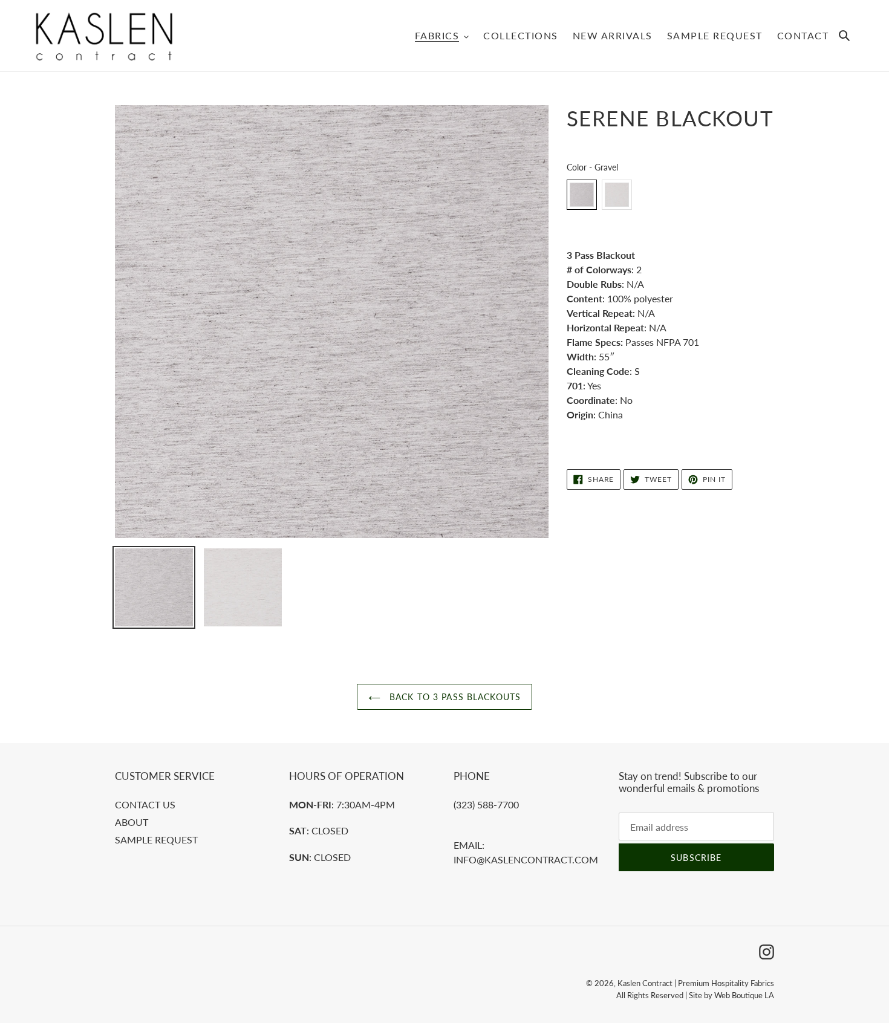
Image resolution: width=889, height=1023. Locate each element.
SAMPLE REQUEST (156, 839)
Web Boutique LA (744, 995)
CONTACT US (145, 804)
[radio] (582, 195)
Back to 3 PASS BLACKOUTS (453, 697)
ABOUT (131, 822)
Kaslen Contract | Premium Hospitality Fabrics (695, 983)
